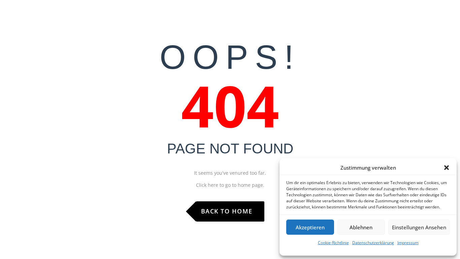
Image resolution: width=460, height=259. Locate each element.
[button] (446, 167)
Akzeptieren (310, 227)
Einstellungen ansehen (419, 227)
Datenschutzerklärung (373, 243)
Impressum (408, 243)
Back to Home (227, 211)
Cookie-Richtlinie (333, 243)
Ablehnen (361, 227)
